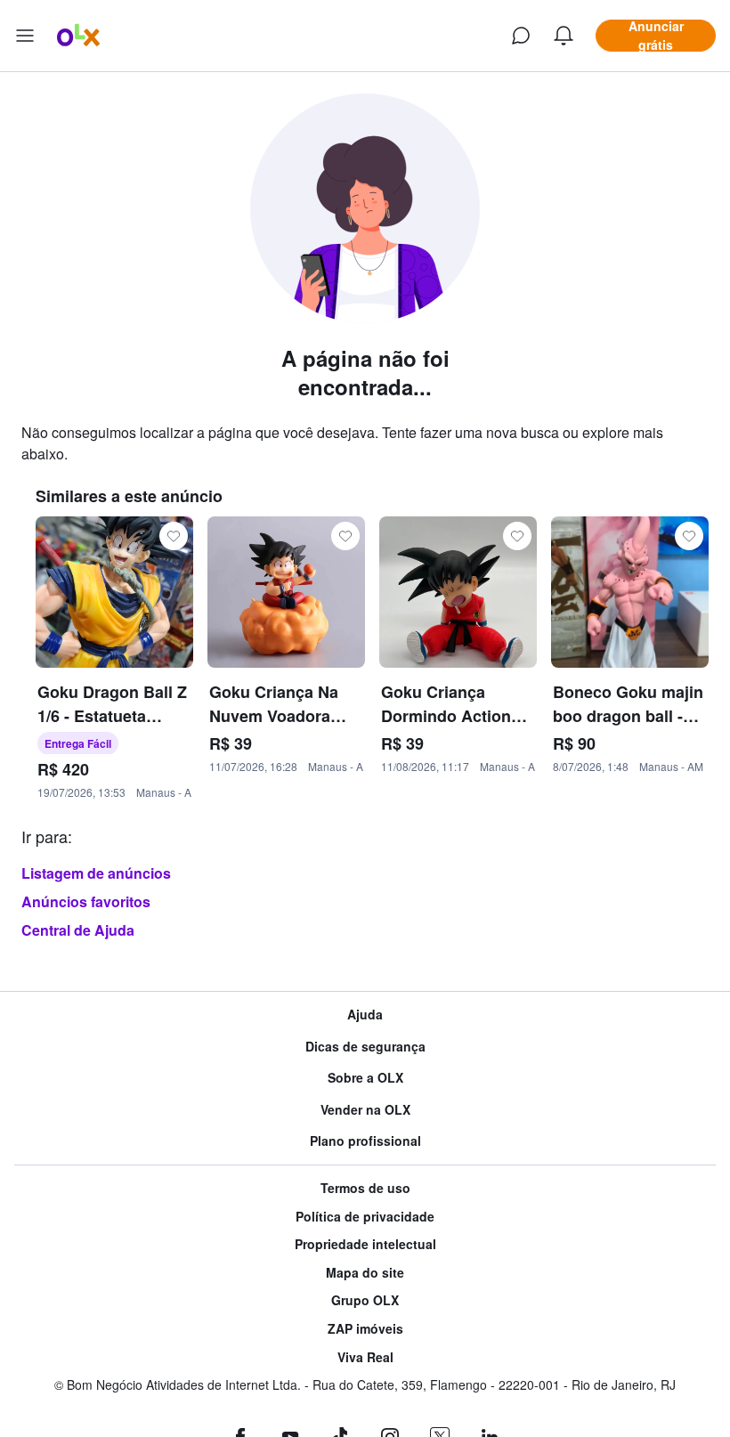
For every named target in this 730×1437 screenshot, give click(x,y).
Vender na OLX (365, 1109)
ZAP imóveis (365, 1328)
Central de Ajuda (77, 930)
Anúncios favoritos (85, 901)
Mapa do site (365, 1272)
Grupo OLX (365, 1300)
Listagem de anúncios (96, 873)
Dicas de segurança (365, 1046)
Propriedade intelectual (365, 1244)
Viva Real (365, 1357)
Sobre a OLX (365, 1077)
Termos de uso (365, 1188)
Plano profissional (365, 1141)
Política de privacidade (365, 1216)
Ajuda (365, 1014)
